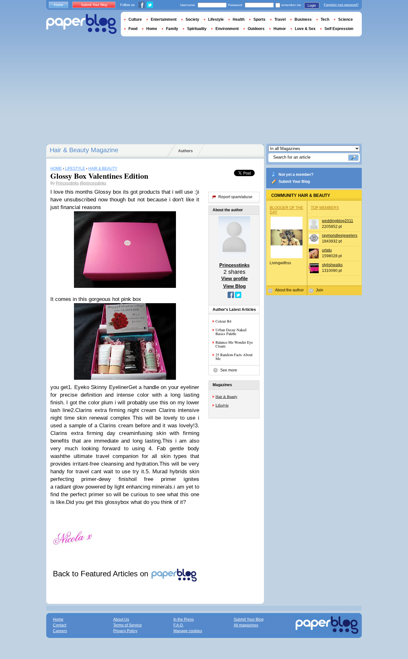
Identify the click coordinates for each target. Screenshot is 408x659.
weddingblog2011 (337, 221)
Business (303, 19)
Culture (135, 19)
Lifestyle (222, 405)
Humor (279, 28)
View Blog (234, 286)
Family (172, 28)
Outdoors (256, 28)
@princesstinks (93, 183)
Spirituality (197, 28)
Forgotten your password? (341, 4)
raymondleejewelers (339, 235)
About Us (121, 619)
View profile (234, 278)
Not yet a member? (296, 174)
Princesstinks (67, 183)
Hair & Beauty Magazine (84, 150)
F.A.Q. (178, 625)
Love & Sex (305, 28)
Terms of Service (127, 625)
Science (345, 19)
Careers (60, 631)
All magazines (246, 625)
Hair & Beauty (226, 396)
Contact (59, 625)
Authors (185, 151)
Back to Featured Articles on (101, 573)
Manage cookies (187, 631)
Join (319, 290)
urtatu (327, 250)
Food (132, 28)
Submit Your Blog (294, 181)
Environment (227, 28)
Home (58, 5)
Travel (280, 19)
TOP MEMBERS (325, 208)
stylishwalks (332, 265)
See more (228, 370)
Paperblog (81, 24)
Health (238, 19)
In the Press (183, 619)
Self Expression (338, 28)
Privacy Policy (125, 631)
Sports (259, 19)
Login (312, 5)
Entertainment (164, 19)
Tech (325, 19)
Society (192, 19)
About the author (289, 290)
